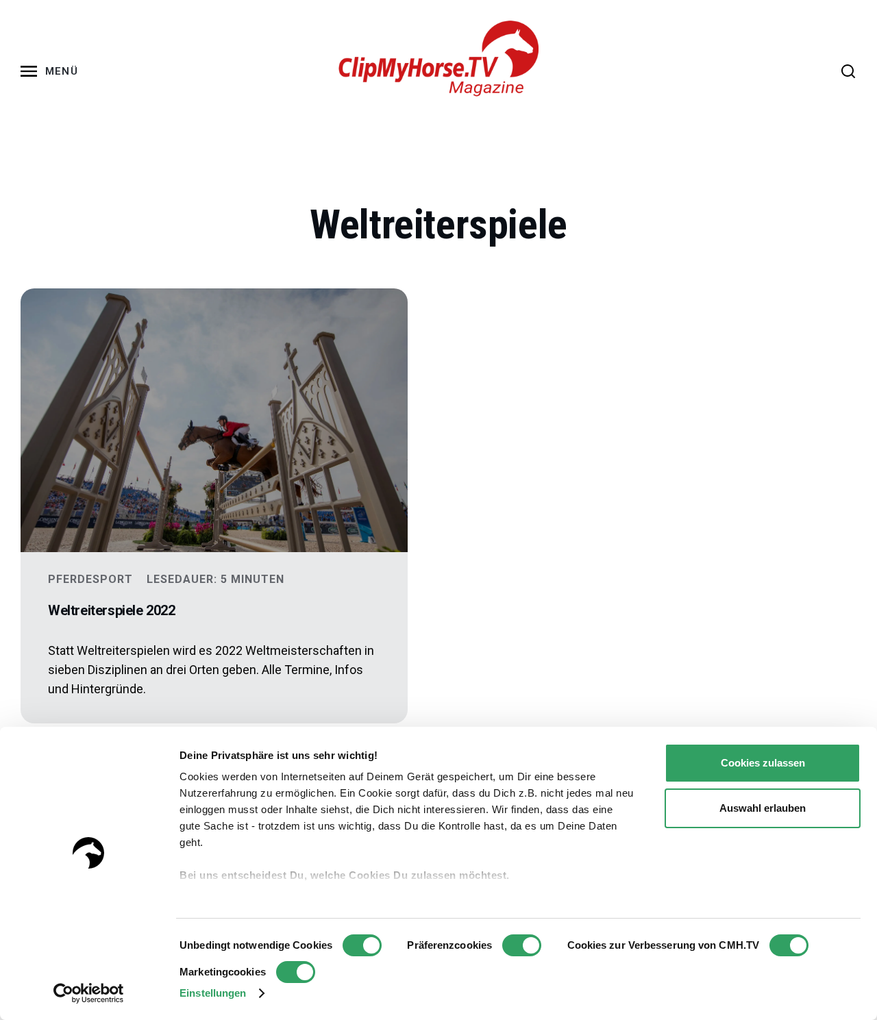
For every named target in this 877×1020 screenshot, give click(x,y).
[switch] (521, 945)
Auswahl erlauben (762, 808)
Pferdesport (90, 579)
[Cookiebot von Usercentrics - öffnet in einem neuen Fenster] (89, 993)
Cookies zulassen (763, 763)
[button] (52, 71)
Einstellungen (213, 993)
